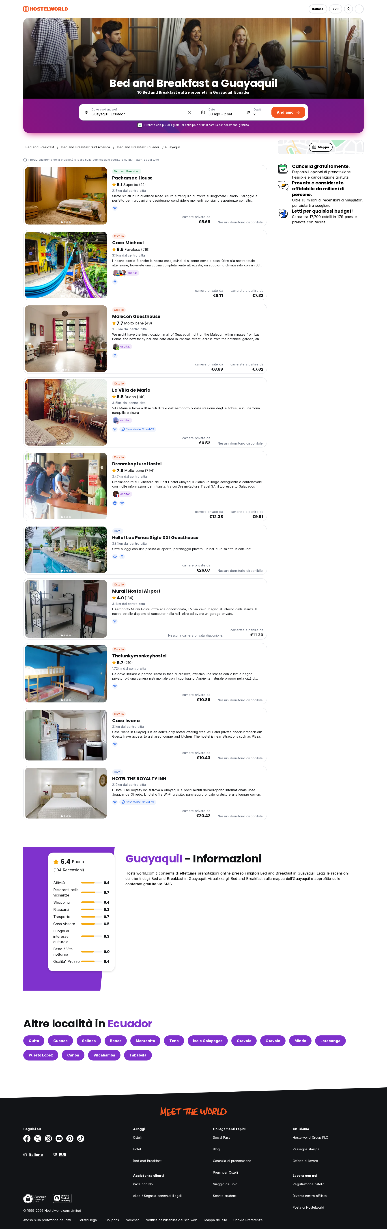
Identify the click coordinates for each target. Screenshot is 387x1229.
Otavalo (244, 1041)
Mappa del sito (215, 1220)
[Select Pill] (348, 8)
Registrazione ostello (309, 1184)
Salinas (89, 1041)
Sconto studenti (225, 1196)
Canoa (73, 1055)
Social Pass (221, 1137)
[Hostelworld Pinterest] (69, 1138)
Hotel (117, 531)
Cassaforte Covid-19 (140, 429)
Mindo (300, 1041)
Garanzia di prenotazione (232, 1161)
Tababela (137, 1055)
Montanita (145, 1041)
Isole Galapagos (207, 1041)
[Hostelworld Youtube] (59, 1138)
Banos (115, 1041)
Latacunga (330, 1041)
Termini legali (88, 1220)
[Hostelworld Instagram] (48, 1138)
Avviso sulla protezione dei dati (47, 1220)
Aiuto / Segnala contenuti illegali (157, 1196)
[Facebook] (26, 1138)
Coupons (112, 1220)
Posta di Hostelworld (308, 1207)
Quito (34, 1041)
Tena (174, 1041)
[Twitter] (37, 1138)
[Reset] (189, 112)
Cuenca (60, 1041)
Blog (216, 1149)
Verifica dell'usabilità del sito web (171, 1220)
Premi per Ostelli (225, 1172)
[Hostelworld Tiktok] (80, 1138)
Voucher (132, 1220)
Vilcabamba (104, 1055)
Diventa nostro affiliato (310, 1196)
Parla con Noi (143, 1184)
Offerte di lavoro (305, 1161)
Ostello (119, 236)
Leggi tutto (151, 159)
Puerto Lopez (41, 1055)
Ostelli (137, 1137)
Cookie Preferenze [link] (248, 1220)
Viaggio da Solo (225, 1184)
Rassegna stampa (306, 1149)
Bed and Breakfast (127, 171)
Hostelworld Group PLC (310, 1137)
